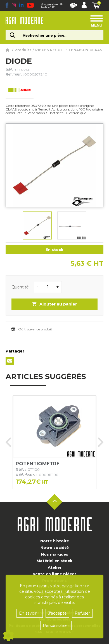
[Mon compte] (84, 6)
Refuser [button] (82, 613)
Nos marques (54, 554)
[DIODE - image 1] (37, 225)
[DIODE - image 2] (71, 225)
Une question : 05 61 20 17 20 (52, 5)
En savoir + (29, 613)
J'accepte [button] (57, 613)
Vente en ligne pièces (55, 574)
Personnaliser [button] (56, 625)
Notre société (55, 547)
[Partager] (10, 361)
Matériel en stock (54, 560)
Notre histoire (54, 541)
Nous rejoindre (73, 5)
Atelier (54, 567)
